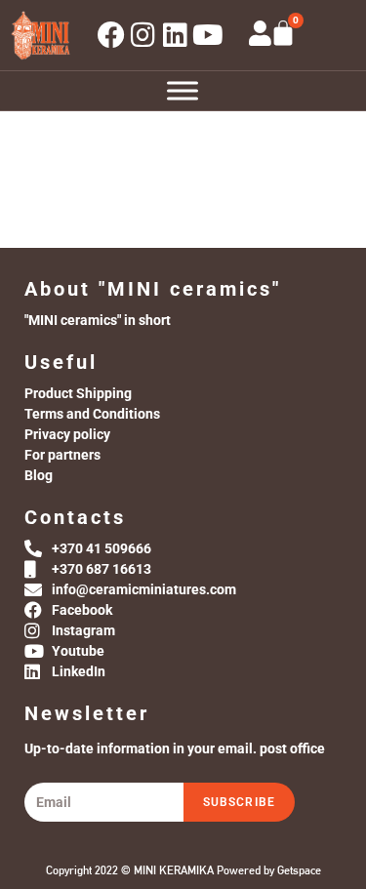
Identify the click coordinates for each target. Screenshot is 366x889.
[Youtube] (208, 35)
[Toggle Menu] (182, 90)
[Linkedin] (175, 35)
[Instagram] (143, 35)
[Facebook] (111, 35)
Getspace (299, 870)
